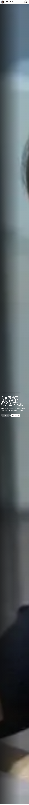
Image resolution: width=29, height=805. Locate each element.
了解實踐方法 (5, 415)
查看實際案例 (14, 415)
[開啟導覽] (26, 2)
